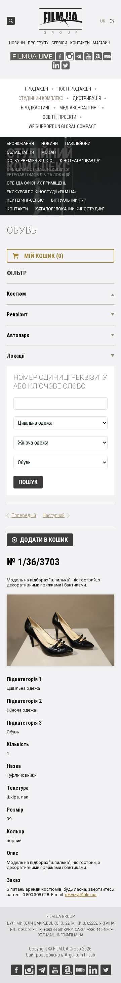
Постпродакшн (74, 89)
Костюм (16, 294)
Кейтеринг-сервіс (25, 200)
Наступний (54, 515)
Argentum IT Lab (80, 955)
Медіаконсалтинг (78, 107)
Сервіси (59, 42)
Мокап (48, 152)
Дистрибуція (87, 98)
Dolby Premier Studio (29, 160)
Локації (16, 356)
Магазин (101, 42)
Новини (17, 42)
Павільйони (77, 143)
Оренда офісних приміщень (36, 183)
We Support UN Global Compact (62, 126)
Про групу (38, 42)
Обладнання (20, 152)
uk (102, 20)
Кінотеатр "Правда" (80, 160)
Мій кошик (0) (43, 255)
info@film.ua (70, 934)
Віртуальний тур (68, 200)
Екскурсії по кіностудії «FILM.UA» (42, 192)
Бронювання (20, 143)
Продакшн (36, 89)
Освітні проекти (59, 117)
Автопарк (18, 335)
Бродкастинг (35, 107)
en (112, 20)
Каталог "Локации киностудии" (69, 209)
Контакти (80, 42)
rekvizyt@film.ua (80, 894)
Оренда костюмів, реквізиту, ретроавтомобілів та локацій (39, 172)
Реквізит (17, 314)
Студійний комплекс (40, 98)
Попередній (23, 515)
